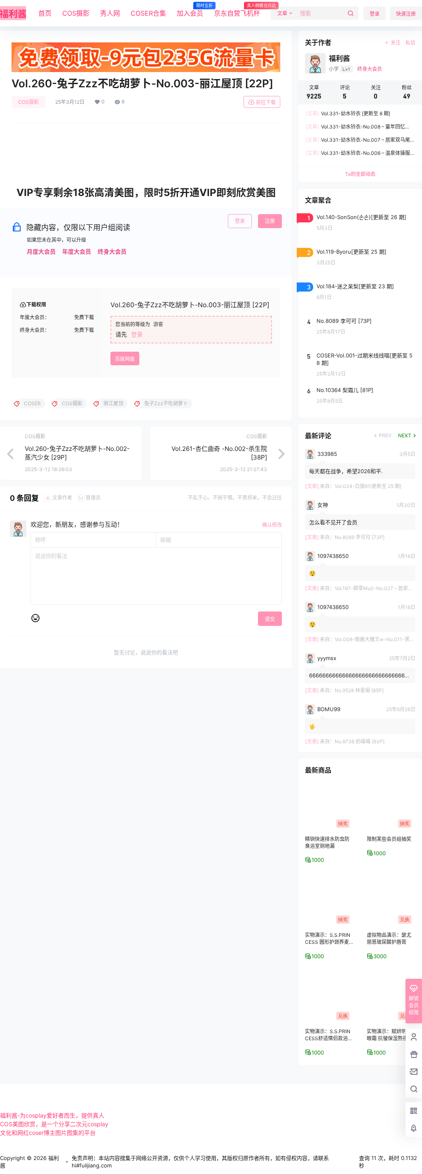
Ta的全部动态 (360, 174)
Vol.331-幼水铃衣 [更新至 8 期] (348, 113)
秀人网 (110, 13)
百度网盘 (125, 359)
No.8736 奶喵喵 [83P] (359, 741)
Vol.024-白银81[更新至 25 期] (368, 486)
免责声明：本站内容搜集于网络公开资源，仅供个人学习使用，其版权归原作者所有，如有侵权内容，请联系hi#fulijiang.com (200, 1162)
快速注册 (406, 14)
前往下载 (266, 102)
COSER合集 (148, 13)
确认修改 (272, 525)
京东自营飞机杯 (237, 10)
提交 (270, 619)
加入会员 (190, 10)
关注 (396, 43)
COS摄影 (75, 13)
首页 (45, 13)
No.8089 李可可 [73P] (359, 537)
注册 (270, 221)
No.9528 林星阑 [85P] (359, 690)
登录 (375, 14)
